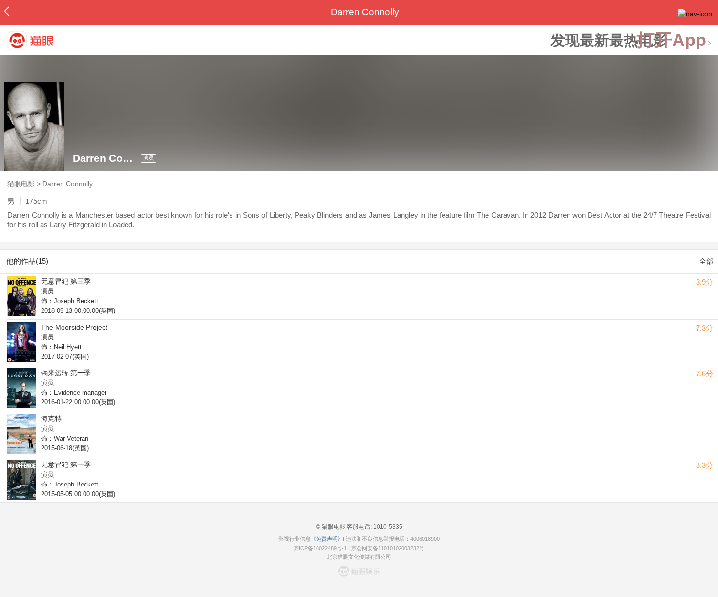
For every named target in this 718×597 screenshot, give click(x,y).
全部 (706, 261)
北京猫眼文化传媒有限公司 (359, 557)
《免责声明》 (327, 539)
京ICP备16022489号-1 (320, 548)
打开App (671, 40)
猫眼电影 (21, 184)
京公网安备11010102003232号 (387, 548)
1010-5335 (387, 526)
